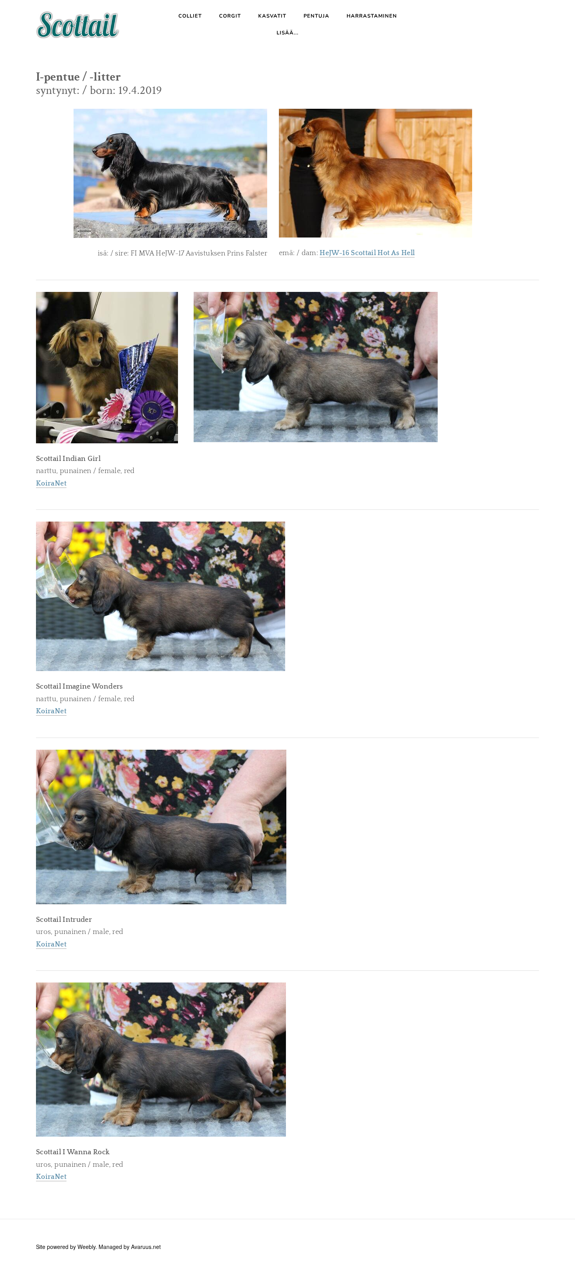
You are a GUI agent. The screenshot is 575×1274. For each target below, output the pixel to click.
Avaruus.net (146, 1247)
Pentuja (316, 16)
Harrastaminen (372, 16)
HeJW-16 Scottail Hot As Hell (367, 253)
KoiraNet (51, 711)
